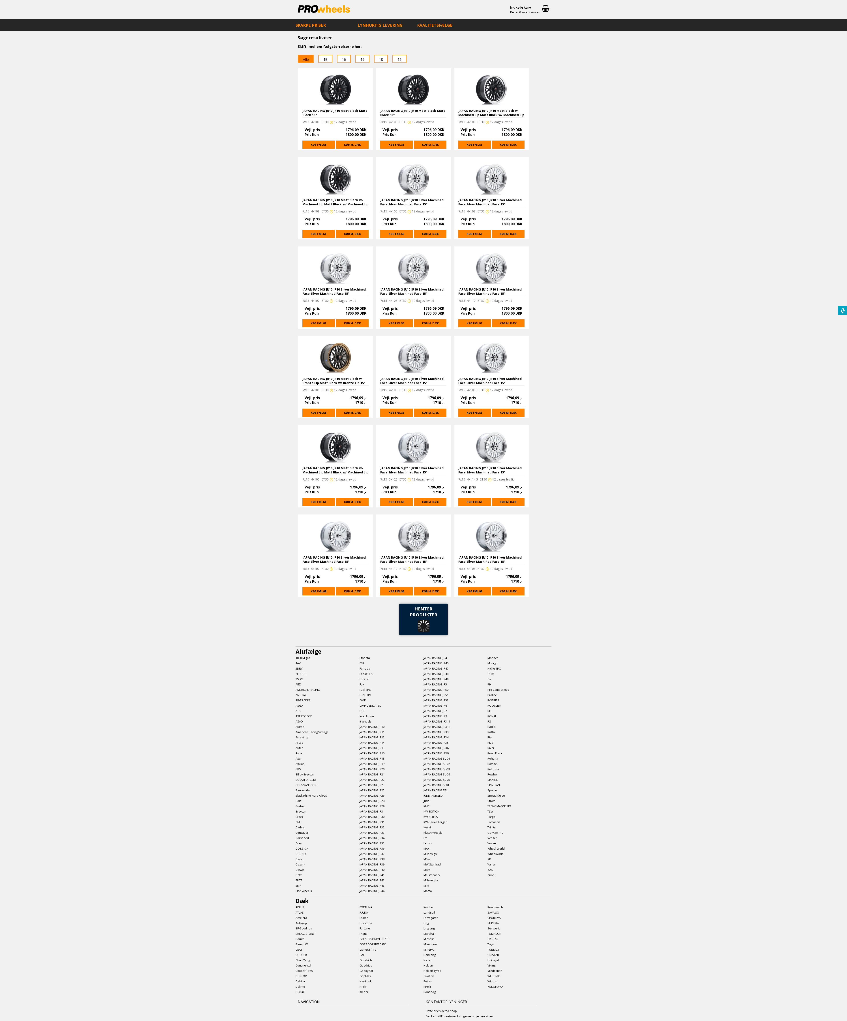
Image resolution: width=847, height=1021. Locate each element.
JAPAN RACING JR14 (372, 743)
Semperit (493, 928)
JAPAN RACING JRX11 (437, 721)
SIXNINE (492, 780)
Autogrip (301, 923)
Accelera (301, 918)
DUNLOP (301, 976)
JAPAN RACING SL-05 (437, 780)
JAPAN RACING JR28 (372, 801)
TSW (490, 811)
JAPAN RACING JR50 (436, 690)
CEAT (299, 950)
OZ (489, 679)
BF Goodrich (304, 928)
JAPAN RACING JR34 (372, 838)
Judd (426, 801)
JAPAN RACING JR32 (372, 827)
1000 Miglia (303, 658)
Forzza (364, 679)
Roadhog (430, 992)
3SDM (299, 679)
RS (489, 721)
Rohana (492, 758)
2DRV (299, 668)
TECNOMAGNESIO (499, 806)
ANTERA (301, 695)
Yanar (491, 864)
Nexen (428, 960)
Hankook (366, 981)
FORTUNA (366, 907)
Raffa (491, 732)
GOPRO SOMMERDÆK (374, 939)
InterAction (367, 716)
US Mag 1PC (495, 833)
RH (489, 711)
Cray (299, 843)
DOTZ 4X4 (302, 848)
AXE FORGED (304, 716)
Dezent (300, 864)
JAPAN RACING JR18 (372, 758)
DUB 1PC (301, 854)
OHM (490, 674)
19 (399, 59)
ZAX (490, 870)
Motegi (492, 663)
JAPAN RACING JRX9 (436, 753)
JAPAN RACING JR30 (372, 817)
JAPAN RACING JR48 (436, 674)
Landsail (429, 912)
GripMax (365, 976)
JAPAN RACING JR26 (372, 796)
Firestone (366, 923)
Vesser (492, 838)
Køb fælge (318, 144)
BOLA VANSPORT (307, 785)
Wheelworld (495, 854)
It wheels (365, 721)
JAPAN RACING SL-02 (437, 764)
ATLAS (300, 912)
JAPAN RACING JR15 (372, 748)
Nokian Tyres (432, 971)
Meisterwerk (432, 875)
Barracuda (303, 790)
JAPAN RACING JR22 (372, 780)
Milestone (430, 944)
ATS (298, 711)
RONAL (492, 716)
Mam (427, 870)
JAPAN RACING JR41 (372, 875)
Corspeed (302, 838)
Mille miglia (431, 880)
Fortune (365, 928)
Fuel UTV (365, 695)
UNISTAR (493, 955)
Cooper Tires (304, 971)
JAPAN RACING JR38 (372, 859)
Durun (300, 992)
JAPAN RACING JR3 (371, 811)
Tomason (493, 822)
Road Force (494, 753)
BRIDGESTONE (305, 934)
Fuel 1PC (365, 690)
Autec (299, 748)
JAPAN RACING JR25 (372, 790)
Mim (426, 886)
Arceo (299, 743)
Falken (364, 918)
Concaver (302, 833)
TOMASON (494, 934)
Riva (490, 743)
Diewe (300, 870)
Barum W (302, 944)
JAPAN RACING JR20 (372, 769)
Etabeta (365, 658)
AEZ (298, 684)
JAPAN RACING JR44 (372, 891)
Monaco (492, 658)
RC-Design (494, 706)
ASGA (299, 706)
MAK (426, 848)
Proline (492, 695)
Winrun (492, 981)
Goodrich (366, 960)
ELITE (299, 880)
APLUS (300, 907)
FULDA (364, 912)
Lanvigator (431, 918)
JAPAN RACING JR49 (436, 679)
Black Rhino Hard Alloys (311, 796)
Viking (491, 965)
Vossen (492, 843)
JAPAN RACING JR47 (436, 668)
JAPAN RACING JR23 (372, 785)
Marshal (429, 934)
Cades (300, 827)
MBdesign (430, 854)
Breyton (301, 811)
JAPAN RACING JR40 (372, 870)
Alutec (300, 727)
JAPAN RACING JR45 (436, 658)
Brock (299, 817)
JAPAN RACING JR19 (372, 764)
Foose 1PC (366, 674)
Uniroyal (493, 960)
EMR (298, 886)
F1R (362, 663)
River (490, 748)
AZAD (299, 721)
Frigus (363, 934)
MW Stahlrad (432, 864)
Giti (362, 955)
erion (491, 875)
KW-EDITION (431, 811)
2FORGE (301, 674)
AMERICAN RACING (308, 690)
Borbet (300, 806)
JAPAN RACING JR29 (372, 806)
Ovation (429, 976)
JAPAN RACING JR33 (372, 833)
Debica (300, 981)
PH (489, 684)
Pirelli (427, 987)
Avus (299, 753)
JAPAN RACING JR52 (436, 700)
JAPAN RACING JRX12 (437, 727)
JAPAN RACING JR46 (436, 663)
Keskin (428, 827)
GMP (363, 700)
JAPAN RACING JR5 (435, 684)
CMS (299, 822)
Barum (300, 939)
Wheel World (496, 848)
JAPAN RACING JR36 (372, 848)
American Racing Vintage (312, 732)
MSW (427, 859)
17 (362, 59)
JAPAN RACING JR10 (372, 727)
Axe (298, 758)
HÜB (362, 711)
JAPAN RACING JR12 (372, 737)
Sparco (492, 790)
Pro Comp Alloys (498, 690)
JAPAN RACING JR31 (372, 822)
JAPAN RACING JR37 (372, 854)
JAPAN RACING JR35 (372, 843)
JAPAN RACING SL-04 (437, 774)
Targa (491, 817)
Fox (362, 684)
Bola (299, 801)
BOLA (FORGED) (306, 780)
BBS (298, 769)
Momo (428, 891)
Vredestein (494, 971)
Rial (489, 737)
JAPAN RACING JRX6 (436, 748)
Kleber (364, 992)
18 (381, 59)
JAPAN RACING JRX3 (436, 732)
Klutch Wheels (433, 833)
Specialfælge (496, 796)
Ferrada (365, 668)
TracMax (493, 950)
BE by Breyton (305, 774)
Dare (299, 859)
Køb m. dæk (352, 144)
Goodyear (366, 971)
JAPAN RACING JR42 (372, 880)
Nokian (428, 965)
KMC (426, 806)
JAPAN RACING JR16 (372, 753)
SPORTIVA (494, 918)
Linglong (429, 928)
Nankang (430, 955)
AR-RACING (303, 700)
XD (489, 859)
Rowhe (492, 774)
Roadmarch (495, 907)
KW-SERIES (431, 817)
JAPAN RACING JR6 (435, 706)
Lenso (428, 843)
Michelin (429, 939)
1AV (298, 663)
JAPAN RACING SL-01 (437, 758)
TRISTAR (492, 939)
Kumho (428, 907)
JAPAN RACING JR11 (372, 732)
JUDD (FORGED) (433, 796)
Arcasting (302, 737)
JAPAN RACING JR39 (372, 864)
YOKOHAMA (495, 987)
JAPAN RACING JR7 (435, 711)
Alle (306, 59)
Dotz (299, 875)
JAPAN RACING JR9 (435, 716)
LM (425, 838)
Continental (303, 965)
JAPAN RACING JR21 (372, 774)
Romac (492, 764)
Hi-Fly (363, 987)
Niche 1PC (494, 668)
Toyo (490, 944)
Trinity (491, 827)
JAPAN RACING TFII (435, 790)
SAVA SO (493, 912)
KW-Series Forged (435, 822)
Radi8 (491, 727)
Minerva (429, 950)
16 (344, 59)
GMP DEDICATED (370, 706)
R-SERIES (493, 700)
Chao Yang (303, 960)
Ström (491, 801)
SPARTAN (493, 785)
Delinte (300, 987)
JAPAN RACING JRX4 (436, 737)
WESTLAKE (494, 976)
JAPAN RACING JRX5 (436, 743)
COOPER (301, 955)
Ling (426, 923)
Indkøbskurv (525, 9)
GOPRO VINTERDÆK (373, 944)
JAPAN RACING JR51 (436, 695)
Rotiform (493, 769)
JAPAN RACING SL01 (436, 785)
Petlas (428, 981)
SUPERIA (493, 923)
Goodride (366, 965)
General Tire (368, 950)
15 (325, 59)
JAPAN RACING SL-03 (437, 769)
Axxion (300, 764)
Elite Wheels (304, 891)
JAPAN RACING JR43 (372, 886)
